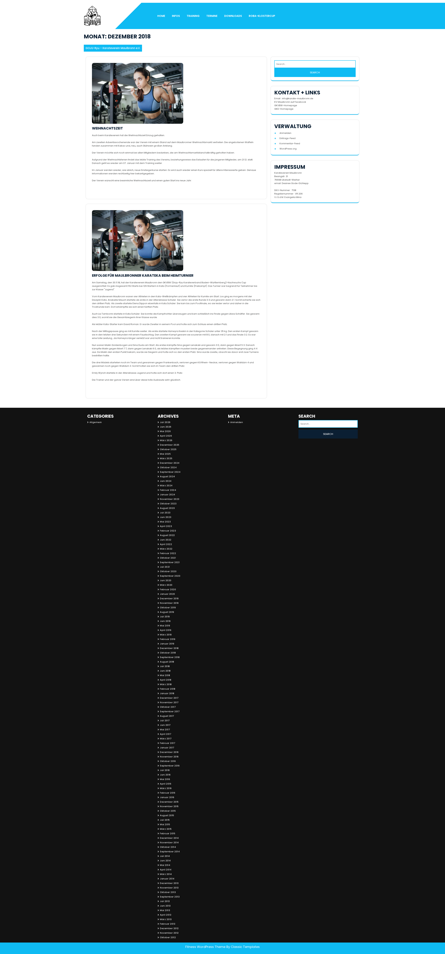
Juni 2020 (165, 580)
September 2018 (170, 657)
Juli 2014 (165, 856)
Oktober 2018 (168, 652)
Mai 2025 (165, 454)
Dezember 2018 (169, 648)
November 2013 (169, 887)
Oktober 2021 (168, 557)
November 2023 (169, 499)
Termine (211, 16)
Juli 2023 (165, 512)
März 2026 (166, 440)
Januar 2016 (167, 797)
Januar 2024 (167, 494)
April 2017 (165, 734)
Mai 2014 (165, 865)
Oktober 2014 (168, 847)
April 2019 (165, 630)
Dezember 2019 (169, 598)
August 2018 (167, 661)
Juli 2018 (165, 666)
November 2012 (169, 933)
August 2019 (167, 612)
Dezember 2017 (169, 698)
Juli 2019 (165, 616)
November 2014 (169, 842)
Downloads (233, 16)
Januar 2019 (167, 643)
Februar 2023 (168, 530)
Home (161, 16)
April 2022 (166, 544)
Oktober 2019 (168, 607)
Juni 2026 (165, 426)
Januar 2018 (167, 693)
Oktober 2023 (168, 503)
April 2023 (166, 526)
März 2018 (166, 684)
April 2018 (165, 679)
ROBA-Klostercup (262, 16)
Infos (176, 16)
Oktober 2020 (168, 571)
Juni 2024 (166, 481)
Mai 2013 (165, 910)
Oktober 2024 (168, 467)
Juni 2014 (165, 860)
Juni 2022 (165, 539)
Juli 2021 (165, 567)
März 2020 (166, 585)
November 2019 (169, 603)
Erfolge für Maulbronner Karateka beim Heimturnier (142, 275)
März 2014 (166, 874)
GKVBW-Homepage (285, 105)
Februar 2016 (167, 792)
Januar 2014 (167, 878)
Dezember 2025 (169, 444)
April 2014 (165, 869)
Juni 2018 (165, 670)
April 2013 (165, 914)
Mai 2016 (165, 779)
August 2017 (167, 716)
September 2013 (170, 896)
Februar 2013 (167, 923)
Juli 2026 (165, 422)
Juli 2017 (165, 720)
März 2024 (166, 485)
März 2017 (166, 738)
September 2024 (170, 472)
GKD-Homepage (283, 109)
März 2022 (166, 548)
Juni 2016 (165, 774)
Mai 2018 (165, 675)
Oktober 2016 (168, 761)
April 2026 (166, 435)
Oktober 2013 (168, 892)
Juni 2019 (165, 621)
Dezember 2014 (169, 838)
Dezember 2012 (169, 928)
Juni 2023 (165, 517)
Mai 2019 (165, 625)
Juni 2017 (165, 725)
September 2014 (170, 851)
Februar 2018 (167, 689)
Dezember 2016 (169, 752)
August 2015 (167, 815)
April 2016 (165, 783)
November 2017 (169, 702)
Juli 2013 (165, 901)
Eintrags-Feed (288, 138)
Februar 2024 (168, 490)
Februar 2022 (168, 553)
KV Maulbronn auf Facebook (290, 102)
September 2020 (170, 576)
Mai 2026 (165, 431)
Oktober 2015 (168, 811)
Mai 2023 (165, 521)
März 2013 (166, 919)
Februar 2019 (167, 639)
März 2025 (166, 458)
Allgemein (96, 422)
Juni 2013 (165, 905)
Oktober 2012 (168, 937)
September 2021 (170, 562)
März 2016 (166, 788)
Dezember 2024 (170, 463)
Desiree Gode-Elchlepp (295, 183)
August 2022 (167, 535)
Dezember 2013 (169, 883)
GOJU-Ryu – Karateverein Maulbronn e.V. (113, 48)
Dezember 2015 (169, 801)
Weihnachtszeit (107, 128)
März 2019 (166, 634)
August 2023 (167, 508)
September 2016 (170, 765)
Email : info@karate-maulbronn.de (293, 98)
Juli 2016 (165, 770)
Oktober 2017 (168, 707)
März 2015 (166, 829)
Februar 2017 (167, 743)
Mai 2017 (165, 729)
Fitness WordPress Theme (205, 947)
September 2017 (169, 711)
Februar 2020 (168, 589)
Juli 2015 (165, 820)
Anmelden (285, 133)
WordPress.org (288, 148)
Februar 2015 (167, 833)
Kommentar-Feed (290, 143)
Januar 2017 (167, 747)
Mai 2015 (165, 824)
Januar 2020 (167, 594)
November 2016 (169, 756)
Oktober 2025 (168, 449)
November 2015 (169, 806)
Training (193, 16)
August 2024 (167, 476)
